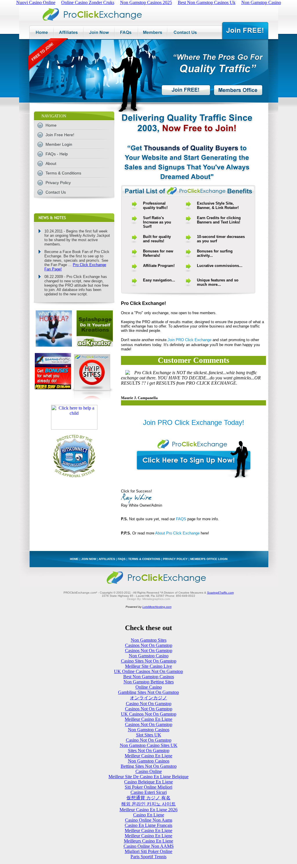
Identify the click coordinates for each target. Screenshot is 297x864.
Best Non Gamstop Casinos (148, 676)
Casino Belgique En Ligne (148, 781)
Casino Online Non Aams (148, 820)
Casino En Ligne (148, 814)
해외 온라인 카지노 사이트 (148, 803)
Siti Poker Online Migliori (148, 787)
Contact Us (56, 192)
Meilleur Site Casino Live (148, 666)
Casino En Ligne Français (148, 825)
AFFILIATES (107, 559)
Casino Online (148, 771)
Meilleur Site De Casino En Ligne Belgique (148, 776)
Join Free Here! (60, 134)
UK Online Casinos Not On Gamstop (148, 671)
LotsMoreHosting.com (156, 606)
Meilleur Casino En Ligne (148, 719)
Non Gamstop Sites (148, 640)
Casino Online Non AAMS (149, 846)
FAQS (181, 519)
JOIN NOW (88, 559)
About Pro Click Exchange (177, 533)
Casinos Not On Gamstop (148, 645)
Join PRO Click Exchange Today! (193, 422)
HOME (74, 559)
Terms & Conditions (63, 173)
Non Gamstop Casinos (148, 729)
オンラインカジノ (148, 697)
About (51, 163)
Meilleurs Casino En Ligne (148, 840)
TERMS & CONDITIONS (144, 559)
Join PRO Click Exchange (189, 340)
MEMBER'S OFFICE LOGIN (208, 559)
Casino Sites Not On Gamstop (148, 661)
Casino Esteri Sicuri (149, 792)
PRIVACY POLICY (175, 559)
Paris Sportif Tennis (148, 856)
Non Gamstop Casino (149, 655)
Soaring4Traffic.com (220, 592)
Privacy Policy (58, 182)
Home (51, 125)
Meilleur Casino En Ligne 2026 (148, 809)
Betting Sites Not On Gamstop (149, 766)
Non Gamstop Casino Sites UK (149, 745)
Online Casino (148, 687)
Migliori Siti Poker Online (148, 851)
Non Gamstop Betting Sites (149, 681)
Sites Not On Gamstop (148, 750)
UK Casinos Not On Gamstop (148, 714)
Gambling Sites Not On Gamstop (148, 692)
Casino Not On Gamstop (148, 703)
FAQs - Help (57, 154)
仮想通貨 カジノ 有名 (148, 797)
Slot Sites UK (148, 734)
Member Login (59, 144)
